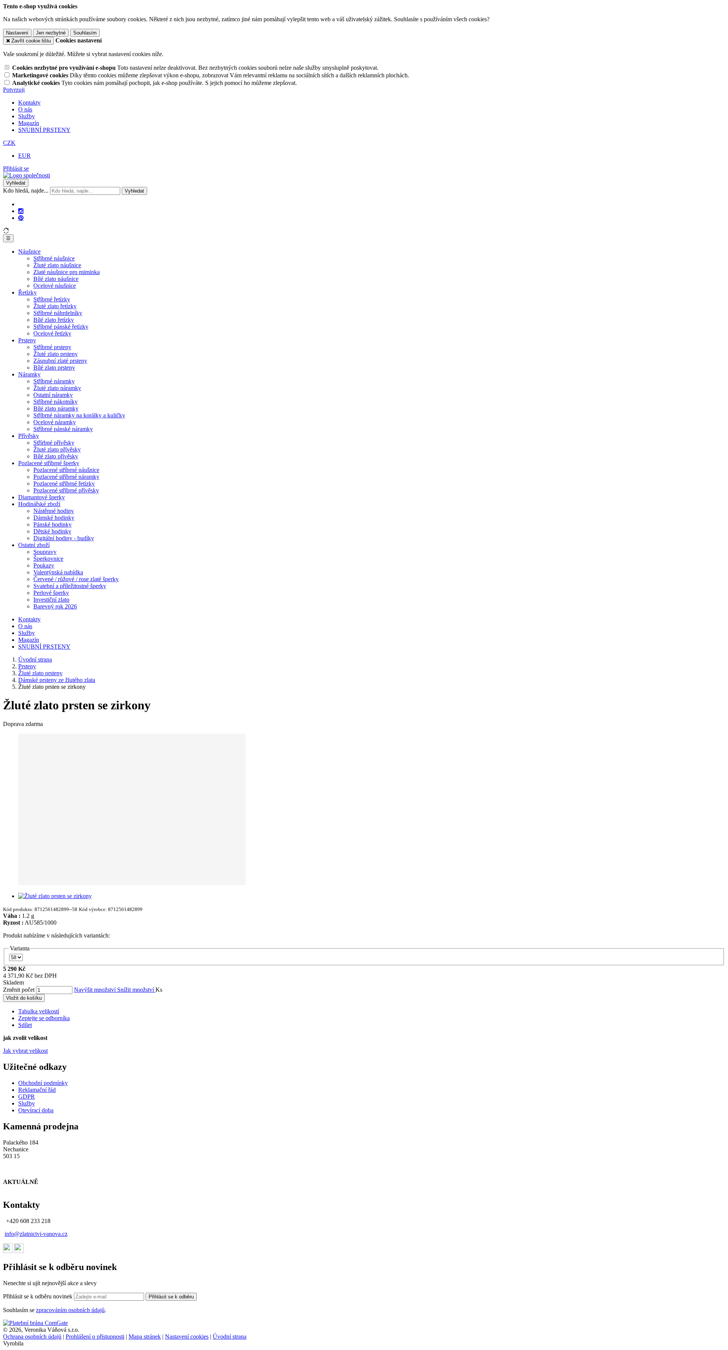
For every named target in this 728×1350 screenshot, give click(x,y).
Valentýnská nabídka (58, 572)
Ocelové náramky (54, 422)
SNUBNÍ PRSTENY (44, 130)
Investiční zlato (51, 599)
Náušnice (29, 251)
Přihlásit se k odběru (171, 1297)
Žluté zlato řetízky (55, 306)
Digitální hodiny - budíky (63, 538)
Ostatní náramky (53, 395)
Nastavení (17, 33)
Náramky (29, 374)
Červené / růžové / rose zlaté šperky (76, 579)
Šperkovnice (48, 558)
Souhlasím (85, 33)
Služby (26, 116)
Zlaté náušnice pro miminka (66, 272)
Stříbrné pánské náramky (63, 429)
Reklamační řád (37, 1090)
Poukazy (43, 565)
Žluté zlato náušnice (57, 265)
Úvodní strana (229, 1336)
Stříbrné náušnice (54, 258)
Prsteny (27, 340)
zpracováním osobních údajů (70, 1310)
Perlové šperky (51, 593)
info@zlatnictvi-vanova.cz (36, 1234)
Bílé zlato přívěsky (55, 456)
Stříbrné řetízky (51, 299)
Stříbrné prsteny (52, 347)
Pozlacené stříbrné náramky (66, 477)
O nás (25, 109)
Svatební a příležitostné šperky (69, 586)
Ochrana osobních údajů (32, 1336)
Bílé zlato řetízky (53, 320)
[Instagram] (21, 211)
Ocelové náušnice (54, 285)
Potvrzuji (14, 89)
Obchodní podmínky (43, 1083)
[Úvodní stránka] (26, 175)
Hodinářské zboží (39, 504)
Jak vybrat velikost (25, 1050)
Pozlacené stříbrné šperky (48, 463)
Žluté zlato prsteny (55, 354)
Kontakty (29, 102)
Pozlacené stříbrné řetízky (64, 483)
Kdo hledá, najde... (26, 190)
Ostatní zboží (34, 545)
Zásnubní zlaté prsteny (60, 360)
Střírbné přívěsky (53, 442)
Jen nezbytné (51, 33)
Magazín (28, 123)
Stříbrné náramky (54, 381)
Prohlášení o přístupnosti (95, 1336)
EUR (24, 155)
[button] (9, 143)
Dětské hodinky (52, 531)
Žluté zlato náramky (57, 388)
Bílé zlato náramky (55, 408)
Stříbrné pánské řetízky (60, 326)
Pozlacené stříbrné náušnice (66, 470)
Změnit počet (19, 989)
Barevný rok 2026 (55, 606)
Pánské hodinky (52, 524)
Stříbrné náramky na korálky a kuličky (79, 415)
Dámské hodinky (53, 517)
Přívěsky (28, 436)
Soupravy (44, 552)
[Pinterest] (21, 218)
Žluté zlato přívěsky (57, 449)
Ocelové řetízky (52, 333)
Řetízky (27, 292)
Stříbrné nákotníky (55, 401)
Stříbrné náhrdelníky (57, 313)
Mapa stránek (145, 1336)
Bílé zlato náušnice (55, 279)
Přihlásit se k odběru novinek (38, 1296)
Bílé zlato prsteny (54, 367)
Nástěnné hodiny (53, 511)
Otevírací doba (35, 1110)
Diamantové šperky (41, 497)
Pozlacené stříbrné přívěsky (66, 490)
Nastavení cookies (187, 1336)
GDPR (26, 1096)
